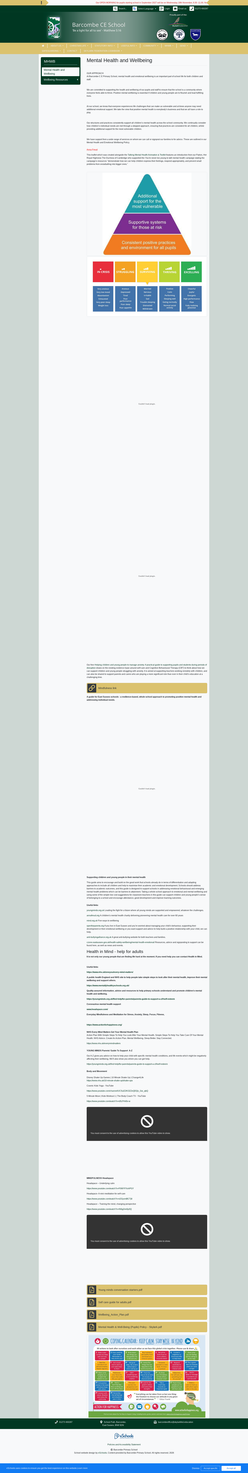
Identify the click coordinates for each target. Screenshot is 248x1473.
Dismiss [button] (195, 1468)
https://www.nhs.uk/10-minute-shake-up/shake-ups (110, 1080)
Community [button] (150, 46)
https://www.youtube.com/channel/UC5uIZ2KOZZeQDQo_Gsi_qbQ (117, 1091)
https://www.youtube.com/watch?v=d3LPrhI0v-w (108, 1101)
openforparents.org (95, 926)
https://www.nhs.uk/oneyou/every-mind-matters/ (110, 972)
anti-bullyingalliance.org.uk (99, 937)
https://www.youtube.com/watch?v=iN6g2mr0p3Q (109, 1209)
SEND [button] (183, 46)
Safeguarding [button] (50, 51)
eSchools (102, 1453)
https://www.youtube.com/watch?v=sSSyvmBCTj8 (109, 1199)
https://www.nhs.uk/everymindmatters (104, 1043)
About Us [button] (56, 46)
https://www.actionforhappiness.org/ (104, 1025)
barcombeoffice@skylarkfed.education (175, 1422)
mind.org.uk (92, 921)
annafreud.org (93, 915)
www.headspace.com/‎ (97, 1009)
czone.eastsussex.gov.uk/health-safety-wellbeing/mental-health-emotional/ (121, 942)
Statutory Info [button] (104, 46)
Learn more (82, 1468)
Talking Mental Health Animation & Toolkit (147, 155)
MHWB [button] (168, 46)
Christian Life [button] (78, 46)
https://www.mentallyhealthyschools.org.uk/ (108, 985)
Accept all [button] (231, 1468)
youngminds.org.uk (95, 910)
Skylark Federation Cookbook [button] (102, 51)
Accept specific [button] (211, 1468)
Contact (72, 51)
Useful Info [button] (128, 46)
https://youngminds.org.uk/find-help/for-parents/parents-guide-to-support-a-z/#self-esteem (131, 999)
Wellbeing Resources (56, 79)
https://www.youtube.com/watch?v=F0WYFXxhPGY (110, 1188)
